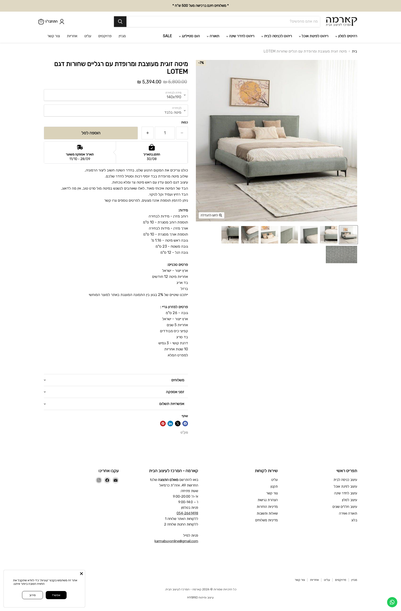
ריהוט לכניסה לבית (277, 36)
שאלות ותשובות (267, 513)
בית (354, 51)
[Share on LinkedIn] (170, 423)
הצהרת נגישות (268, 500)
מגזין (122, 36)
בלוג (354, 520)
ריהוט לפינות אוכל (314, 36)
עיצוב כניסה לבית (345, 480)
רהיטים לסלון (347, 36)
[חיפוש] (120, 21)
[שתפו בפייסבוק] (185, 423)
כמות (184, 122)
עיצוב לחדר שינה (345, 493)
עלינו (87, 36)
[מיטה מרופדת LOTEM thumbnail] (348, 235)
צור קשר (53, 36)
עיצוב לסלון (349, 500)
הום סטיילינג (190, 36)
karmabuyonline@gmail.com (176, 541)
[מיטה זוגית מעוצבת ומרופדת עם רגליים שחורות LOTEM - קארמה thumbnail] (329, 235)
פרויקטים (105, 36)
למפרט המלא (177, 355)
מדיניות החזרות (267, 507)
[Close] (81, 573)
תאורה (214, 36)
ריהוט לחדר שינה (241, 36)
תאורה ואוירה (348, 513)
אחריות (72, 36)
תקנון (274, 486)
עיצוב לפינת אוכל (345, 486)
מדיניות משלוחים (266, 520)
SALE (167, 36)
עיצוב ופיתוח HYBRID (200, 597)
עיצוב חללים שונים (345, 507)
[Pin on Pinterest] (163, 423)
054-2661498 (187, 513)
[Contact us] (392, 602)
